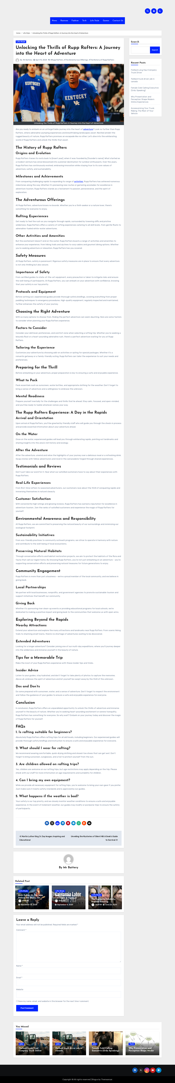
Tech (84, 21)
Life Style (94, 21)
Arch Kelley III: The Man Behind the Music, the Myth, (30, 898)
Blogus (95, 1079)
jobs (21, 1044)
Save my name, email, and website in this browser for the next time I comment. (53, 1001)
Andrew (25, 901)
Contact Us (118, 21)
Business (64, 21)
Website (19, 989)
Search (135, 42)
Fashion (75, 21)
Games (106, 21)
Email (19, 977)
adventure (88, 129)
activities (78, 181)
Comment (21, 930)
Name (19, 966)
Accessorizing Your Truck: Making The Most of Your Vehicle (143, 111)
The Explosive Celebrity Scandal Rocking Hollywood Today (103, 901)
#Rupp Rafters (56, 60)
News (54, 21)
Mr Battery (27, 60)
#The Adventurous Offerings (76, 60)
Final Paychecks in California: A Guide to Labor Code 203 (66, 898)
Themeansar (106, 1079)
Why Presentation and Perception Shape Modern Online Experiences (143, 99)
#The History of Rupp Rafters (101, 60)
